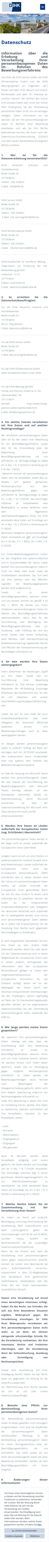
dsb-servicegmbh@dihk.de (23, 354)
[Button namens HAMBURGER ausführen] (42, 7)
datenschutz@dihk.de (20, 328)
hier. (39, 1524)
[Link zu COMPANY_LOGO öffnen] (11, 7)
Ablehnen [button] (35, 1536)
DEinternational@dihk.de (23, 247)
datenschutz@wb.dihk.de (23, 287)
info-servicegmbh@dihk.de (24, 217)
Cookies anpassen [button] (14, 1536)
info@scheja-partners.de (22, 412)
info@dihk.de (17, 186)
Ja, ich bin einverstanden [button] (24, 1530)
